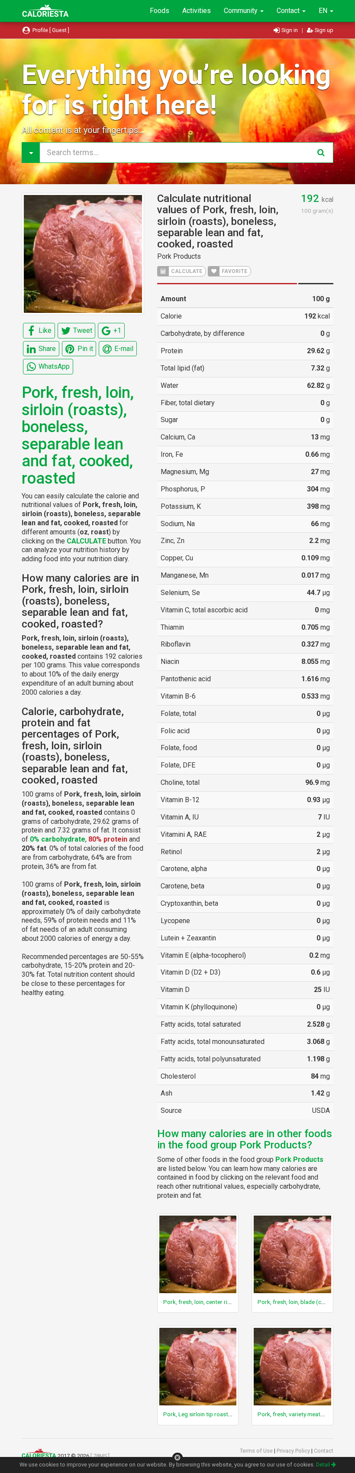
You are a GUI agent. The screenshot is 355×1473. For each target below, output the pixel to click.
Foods (159, 11)
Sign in (289, 30)
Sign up (323, 30)
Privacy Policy (294, 1450)
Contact (289, 11)
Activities (196, 11)
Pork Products (179, 256)
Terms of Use (257, 1450)
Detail (323, 1464)
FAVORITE (233, 271)
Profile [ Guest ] (50, 30)
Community (241, 11)
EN (324, 11)
